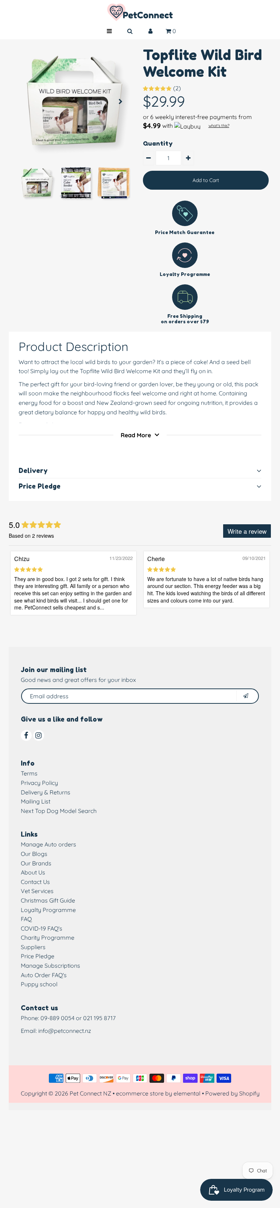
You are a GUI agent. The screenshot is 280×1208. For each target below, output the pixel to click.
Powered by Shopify (232, 1093)
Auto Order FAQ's (44, 975)
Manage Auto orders (48, 844)
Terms (29, 773)
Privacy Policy (39, 782)
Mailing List (35, 801)
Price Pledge (37, 956)
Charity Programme (47, 937)
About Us (33, 872)
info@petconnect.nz (64, 1030)
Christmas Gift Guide (48, 900)
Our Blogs (34, 853)
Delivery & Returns (45, 792)
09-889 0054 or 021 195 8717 (78, 1018)
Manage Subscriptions (50, 965)
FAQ (26, 919)
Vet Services (37, 891)
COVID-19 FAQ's (41, 928)
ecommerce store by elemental (158, 1093)
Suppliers (33, 947)
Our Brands (36, 863)
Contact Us (35, 881)
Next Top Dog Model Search (59, 810)
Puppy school (39, 984)
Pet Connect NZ (90, 1093)
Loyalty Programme (48, 909)
